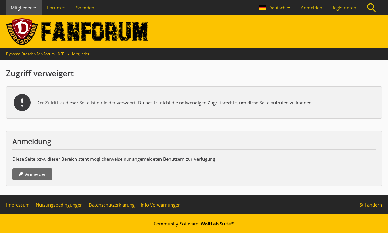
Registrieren (343, 8)
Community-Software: (194, 224)
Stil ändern (371, 205)
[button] (275, 7)
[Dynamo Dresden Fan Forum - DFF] (194, 31)
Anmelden (311, 8)
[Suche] (371, 7)
